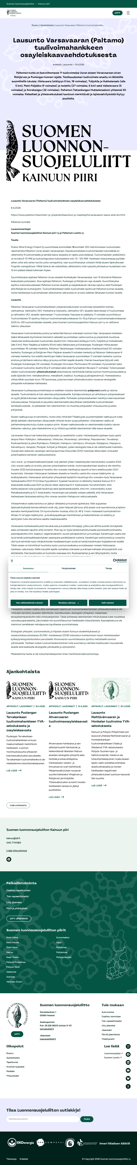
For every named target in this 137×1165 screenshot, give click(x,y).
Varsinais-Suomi (14, 981)
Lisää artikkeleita (18, 805)
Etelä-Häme (12, 937)
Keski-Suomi (12, 957)
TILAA (87, 1119)
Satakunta (11, 972)
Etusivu (35, 25)
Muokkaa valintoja (67, 603)
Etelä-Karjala (12, 942)
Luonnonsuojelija (112, 1053)
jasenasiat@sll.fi (48, 1039)
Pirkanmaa (61, 947)
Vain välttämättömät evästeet (29, 603)
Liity (117, 13)
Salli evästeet (108, 603)
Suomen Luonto (111, 1057)
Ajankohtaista (47, 25)
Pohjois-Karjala (63, 957)
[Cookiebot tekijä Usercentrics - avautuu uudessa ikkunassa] (115, 561)
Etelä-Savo (11, 947)
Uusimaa (10, 977)
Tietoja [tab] (108, 568)
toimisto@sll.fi (47, 1029)
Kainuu (9, 952)
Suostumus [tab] (28, 568)
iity (17, 1034)
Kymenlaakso (62, 937)
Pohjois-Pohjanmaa (16, 962)
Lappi (59, 942)
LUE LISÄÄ (11, 770)
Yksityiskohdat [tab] (68, 568)
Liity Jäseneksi (19, 918)
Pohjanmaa (61, 952)
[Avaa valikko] (128, 13)
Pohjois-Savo (13, 967)
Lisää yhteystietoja (16, 850)
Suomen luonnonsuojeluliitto (20, 4)
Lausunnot (26, 706)
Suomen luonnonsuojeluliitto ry (115, 1159)
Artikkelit (12, 706)
